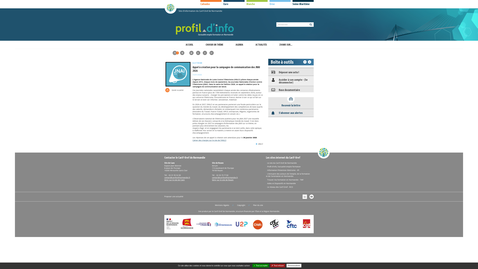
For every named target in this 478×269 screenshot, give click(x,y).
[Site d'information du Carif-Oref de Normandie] (170, 7)
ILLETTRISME (197, 63)
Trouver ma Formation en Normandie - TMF (285, 180)
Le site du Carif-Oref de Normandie (282, 163)
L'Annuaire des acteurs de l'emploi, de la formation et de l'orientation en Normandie (288, 175)
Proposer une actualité (173, 196)
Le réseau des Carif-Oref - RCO (280, 187)
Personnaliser (294, 266)
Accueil (189, 44)
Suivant (309, 62)
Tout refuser (278, 266)
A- (198, 53)
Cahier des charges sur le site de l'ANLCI (209, 140)
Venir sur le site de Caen (174, 180)
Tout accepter (261, 266)
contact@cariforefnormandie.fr (177, 177)
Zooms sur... (285, 44)
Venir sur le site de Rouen (223, 180)
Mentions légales (222, 205)
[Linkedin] (305, 196)
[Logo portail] (205, 30)
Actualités (261, 44)
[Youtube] (311, 196)
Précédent (305, 62)
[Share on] (182, 53)
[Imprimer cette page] (191, 53)
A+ (211, 53)
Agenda (239, 44)
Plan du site (258, 205)
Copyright (241, 205)
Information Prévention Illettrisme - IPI (283, 170)
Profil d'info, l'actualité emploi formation (284, 166)
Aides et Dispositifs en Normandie (281, 183)
